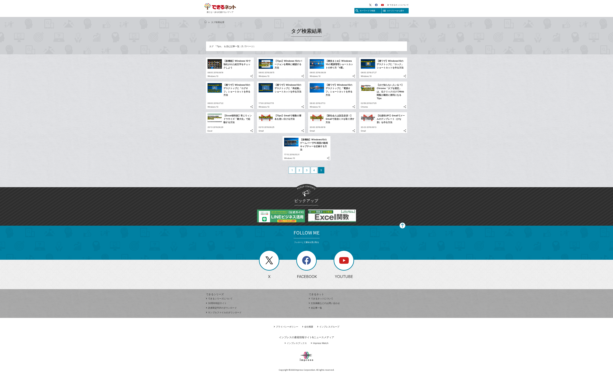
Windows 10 (213, 76)
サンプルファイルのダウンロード (225, 312)
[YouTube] (382, 5)
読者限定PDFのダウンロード (222, 307)
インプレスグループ (329, 326)
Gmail (261, 131)
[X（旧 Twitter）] (370, 5)
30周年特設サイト (217, 303)
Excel (210, 131)
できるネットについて (399, 5)
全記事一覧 (316, 307)
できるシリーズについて (220, 298)
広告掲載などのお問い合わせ (325, 303)
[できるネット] (205, 22)
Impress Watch (320, 343)
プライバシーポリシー (287, 326)
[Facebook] (376, 5)
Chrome (364, 107)
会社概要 (308, 326)
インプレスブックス (297, 343)
